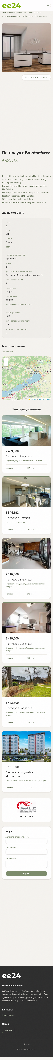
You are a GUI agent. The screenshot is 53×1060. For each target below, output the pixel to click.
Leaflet (33, 399)
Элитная (8, 1030)
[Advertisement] (26, 117)
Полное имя (11, 848)
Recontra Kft (26, 816)
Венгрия (32, 12)
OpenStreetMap (44, 399)
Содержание (11, 858)
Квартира (43, 16)
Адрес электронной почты (17, 837)
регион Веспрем (11, 16)
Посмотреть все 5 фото (38, 77)
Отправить (26, 873)
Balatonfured (28, 16)
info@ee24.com (8, 1015)
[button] (6, 360)
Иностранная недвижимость (14, 12)
